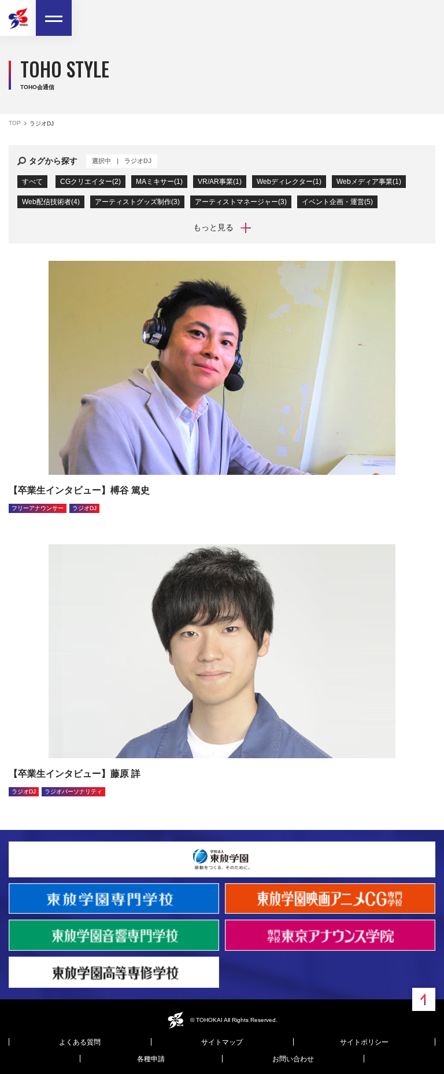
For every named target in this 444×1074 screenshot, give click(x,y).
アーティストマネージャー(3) (241, 202)
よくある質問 (80, 1042)
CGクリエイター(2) (90, 182)
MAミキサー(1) (159, 182)
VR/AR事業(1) (220, 182)
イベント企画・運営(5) (337, 202)
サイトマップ (222, 1042)
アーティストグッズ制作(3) (137, 202)
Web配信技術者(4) (51, 202)
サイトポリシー (364, 1042)
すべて (32, 182)
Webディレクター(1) (289, 182)
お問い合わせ (293, 1058)
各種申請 (151, 1058)
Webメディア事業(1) (368, 182)
